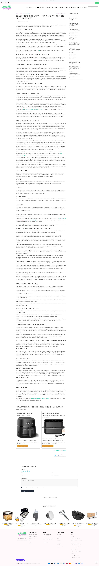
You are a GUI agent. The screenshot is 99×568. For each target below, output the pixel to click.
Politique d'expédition (33, 534)
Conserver (58, 540)
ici (39, 50)
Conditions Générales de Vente (48, 537)
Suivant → (64, 13)
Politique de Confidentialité (47, 539)
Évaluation (23, 469)
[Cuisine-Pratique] (6, 8)
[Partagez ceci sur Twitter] (55, 455)
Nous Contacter (32, 538)
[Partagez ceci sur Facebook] (58, 455)
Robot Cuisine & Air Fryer (75, 542)
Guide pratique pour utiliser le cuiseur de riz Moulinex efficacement (74, 43)
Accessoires (59, 542)
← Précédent (58, 13)
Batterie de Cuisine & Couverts (76, 544)
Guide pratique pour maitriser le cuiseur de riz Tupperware (74, 24)
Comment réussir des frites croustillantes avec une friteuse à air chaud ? (74, 68)
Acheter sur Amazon (22, 446)
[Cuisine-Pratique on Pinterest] (5, 2)
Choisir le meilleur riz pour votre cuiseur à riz (74, 61)
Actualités (72, 536)
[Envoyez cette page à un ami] (64, 455)
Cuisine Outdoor (73, 553)
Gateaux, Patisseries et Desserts (76, 540)
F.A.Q (30, 540)
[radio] (22, 471)
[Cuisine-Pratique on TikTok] (6, 2)
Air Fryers (58, 538)
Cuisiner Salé (59, 534)
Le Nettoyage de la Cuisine (75, 557)
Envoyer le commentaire (27, 491)
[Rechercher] (96, 7)
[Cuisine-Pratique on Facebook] (3, 2)
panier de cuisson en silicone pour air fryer (32, 109)
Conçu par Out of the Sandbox (34, 563)
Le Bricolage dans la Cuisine (75, 555)
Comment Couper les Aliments (76, 546)
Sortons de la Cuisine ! (61, 546)
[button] (30, 7)
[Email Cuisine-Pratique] (1, 2)
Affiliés (30, 542)
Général (72, 534)
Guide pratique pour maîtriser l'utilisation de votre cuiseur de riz (74, 75)
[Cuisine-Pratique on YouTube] (8, 2)
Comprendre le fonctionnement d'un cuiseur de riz (74, 56)
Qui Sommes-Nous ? (32, 536)
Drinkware (58, 544)
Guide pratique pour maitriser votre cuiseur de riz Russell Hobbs (74, 30)
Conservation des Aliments (75, 538)
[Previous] (3, 517)
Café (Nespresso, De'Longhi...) (76, 551)
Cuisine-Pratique (21, 563)
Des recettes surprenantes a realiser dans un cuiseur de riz (74, 49)
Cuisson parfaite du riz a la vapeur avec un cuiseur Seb (74, 37)
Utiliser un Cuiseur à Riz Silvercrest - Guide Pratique (74, 18)
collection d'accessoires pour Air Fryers (40, 398)
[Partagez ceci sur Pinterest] (61, 455)
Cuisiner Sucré (59, 536)
